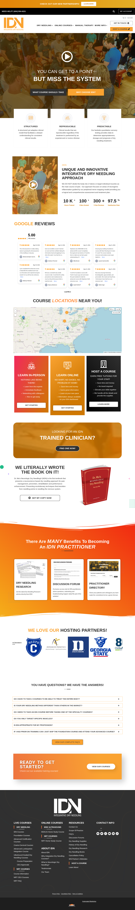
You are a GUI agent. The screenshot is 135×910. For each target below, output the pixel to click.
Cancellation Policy (66, 893)
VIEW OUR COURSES (101, 767)
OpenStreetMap (112, 352)
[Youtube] (109, 833)
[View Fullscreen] (15, 315)
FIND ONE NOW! (67, 448)
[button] (113, 11)
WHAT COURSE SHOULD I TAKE (48, 92)
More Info (100, 25)
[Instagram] (105, 833)
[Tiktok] (117, 833)
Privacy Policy (56, 893)
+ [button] (15, 309)
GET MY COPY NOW (42, 498)
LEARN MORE (104, 404)
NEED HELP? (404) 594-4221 (14, 11)
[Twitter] (101, 833)
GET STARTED (31, 405)
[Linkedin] (113, 833)
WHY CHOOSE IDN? (86, 92)
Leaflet (105, 352)
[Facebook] (97, 833)
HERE (101, 828)
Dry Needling (44, 25)
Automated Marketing (89, 901)
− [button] (15, 312)
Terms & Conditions (77, 893)
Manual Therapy (84, 25)
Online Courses (63, 25)
